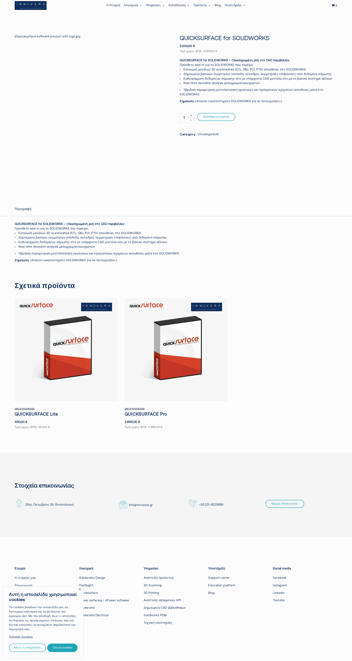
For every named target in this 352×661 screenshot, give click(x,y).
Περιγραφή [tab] (23, 209)
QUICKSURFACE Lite (36, 414)
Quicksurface (88, 593)
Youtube (279, 600)
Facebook (280, 578)
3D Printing (151, 593)
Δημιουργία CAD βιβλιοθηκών (165, 608)
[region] (43, 622)
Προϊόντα (200, 5)
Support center (219, 578)
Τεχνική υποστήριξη (158, 623)
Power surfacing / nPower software (104, 600)
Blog (218, 5)
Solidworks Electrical (93, 615)
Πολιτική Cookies (21, 637)
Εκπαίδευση (177, 5)
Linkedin (279, 593)
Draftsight (86, 585)
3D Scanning (153, 585)
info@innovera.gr (141, 505)
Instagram (280, 585)
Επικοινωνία (23, 585)
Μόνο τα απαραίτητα (27, 648)
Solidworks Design (92, 578)
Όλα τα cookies (62, 648)
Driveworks (87, 608)
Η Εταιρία (113, 5)
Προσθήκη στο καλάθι (216, 117)
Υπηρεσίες (153, 5)
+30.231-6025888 (211, 504)
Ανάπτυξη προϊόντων (159, 578)
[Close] (80, 589)
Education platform (221, 585)
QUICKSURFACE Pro (146, 414)
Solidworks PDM (155, 615)
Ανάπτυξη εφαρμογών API (162, 600)
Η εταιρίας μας (25, 578)
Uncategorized (208, 134)
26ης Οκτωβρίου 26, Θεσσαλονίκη (49, 504)
